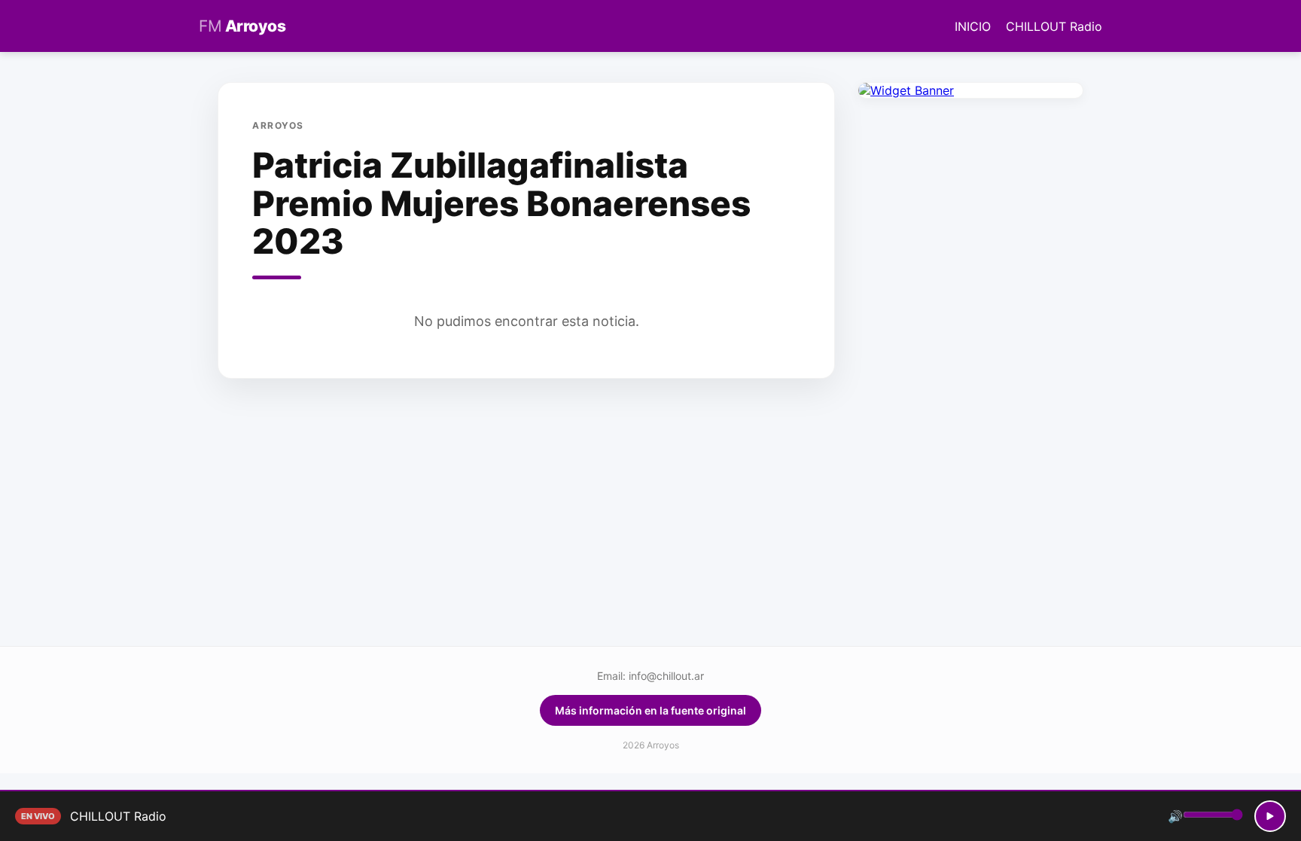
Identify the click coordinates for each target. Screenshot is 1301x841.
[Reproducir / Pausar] (1270, 816)
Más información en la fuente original (650, 710)
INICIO (973, 26)
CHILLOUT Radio (1054, 26)
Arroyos (242, 26)
